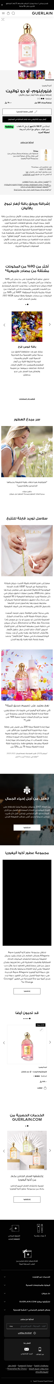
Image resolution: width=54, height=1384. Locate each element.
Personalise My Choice (17, 1369)
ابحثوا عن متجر (27, 142)
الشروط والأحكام (42, 1372)
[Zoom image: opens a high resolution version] (3, 20)
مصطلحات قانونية (41, 1366)
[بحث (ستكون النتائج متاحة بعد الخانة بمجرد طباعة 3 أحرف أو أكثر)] (13, 13)
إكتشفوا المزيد (14, 1239)
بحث (11, 1326)
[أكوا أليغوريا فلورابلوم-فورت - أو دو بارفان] (27, 1044)
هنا (27, 172)
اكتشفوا (27, 828)
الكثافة (48, 99)
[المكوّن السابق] (4, 325)
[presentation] (27, 304)
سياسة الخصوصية (25, 1366)
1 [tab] (27, 304)
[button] (2, 5)
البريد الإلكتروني (29, 174)
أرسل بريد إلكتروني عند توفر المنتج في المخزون (27, 119)
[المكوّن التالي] (50, 324)
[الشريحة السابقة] (3, 1042)
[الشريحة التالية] (50, 1042)
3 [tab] (26, 1018)
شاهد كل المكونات (27, 399)
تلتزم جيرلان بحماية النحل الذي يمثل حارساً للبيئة (31, 190)
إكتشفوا (27, 991)
